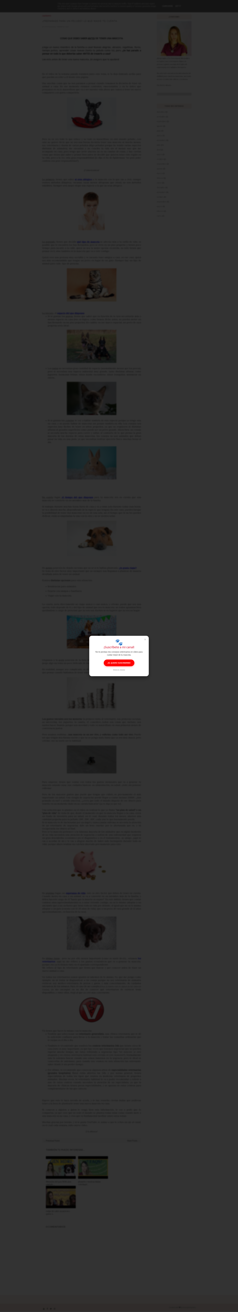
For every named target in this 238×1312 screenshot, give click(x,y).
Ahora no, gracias (119, 670)
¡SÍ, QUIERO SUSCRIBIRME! (119, 663)
